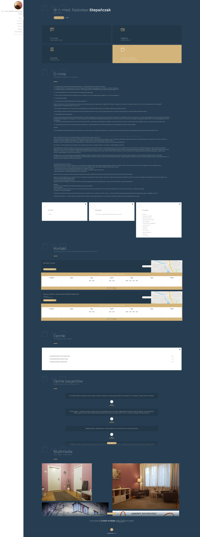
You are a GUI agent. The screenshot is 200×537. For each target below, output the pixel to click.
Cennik (19, 26)
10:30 (113, 280)
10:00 (110, 280)
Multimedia (18, 32)
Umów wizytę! (17, 34)
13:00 (93, 280)
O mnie (19, 21)
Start (20, 18)
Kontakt (19, 23)
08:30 (127, 280)
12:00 (137, 280)
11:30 (133, 280)
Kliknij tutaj (120, 521)
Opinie (20, 29)
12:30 (90, 280)
